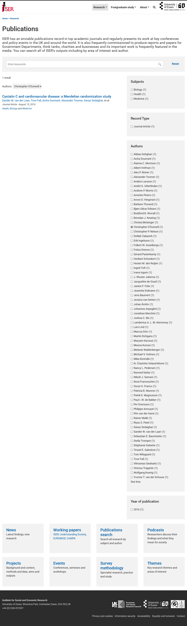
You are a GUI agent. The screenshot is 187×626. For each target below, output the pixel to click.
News (11, 530)
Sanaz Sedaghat (93, 100)
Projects (13, 563)
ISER (56, 534)
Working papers (67, 530)
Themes (154, 563)
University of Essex (172, 7)
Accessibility (143, 616)
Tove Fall (36, 100)
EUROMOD (59, 538)
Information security (125, 616)
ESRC (126, 604)
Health (5, 108)
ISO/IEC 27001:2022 (178, 604)
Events (59, 563)
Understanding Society (73, 534)
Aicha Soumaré (51, 100)
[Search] (154, 7)
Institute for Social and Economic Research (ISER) (8, 7)
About (143, 7)
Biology (13, 108)
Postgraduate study (122, 7)
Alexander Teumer (72, 100)
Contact (181, 616)
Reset (175, 63)
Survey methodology (111, 565)
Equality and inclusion (163, 616)
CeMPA (71, 538)
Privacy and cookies (102, 616)
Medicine (27, 108)
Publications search (111, 532)
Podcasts (155, 530)
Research (99, 7)
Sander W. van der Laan (16, 100)
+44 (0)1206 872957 (12, 608)
